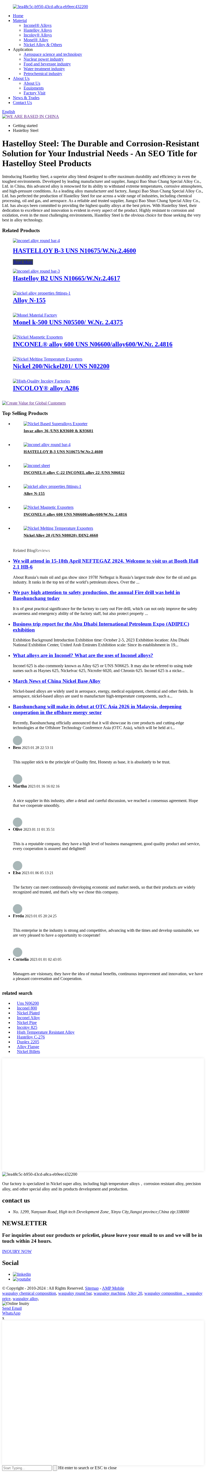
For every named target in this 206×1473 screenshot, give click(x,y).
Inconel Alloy (28, 1017)
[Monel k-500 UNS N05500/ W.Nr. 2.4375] (35, 315)
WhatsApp (11, 1313)
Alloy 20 (134, 1293)
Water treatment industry (44, 68)
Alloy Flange (28, 1046)
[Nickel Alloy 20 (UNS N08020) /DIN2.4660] (58, 528)
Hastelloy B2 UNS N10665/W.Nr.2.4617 (66, 278)
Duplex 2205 (28, 1042)
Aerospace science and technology (53, 54)
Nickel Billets (28, 1051)
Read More (22, 262)
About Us (21, 78)
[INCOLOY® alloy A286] (41, 381)
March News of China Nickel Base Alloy (57, 681)
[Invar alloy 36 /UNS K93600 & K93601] (55, 423)
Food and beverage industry (47, 64)
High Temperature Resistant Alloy (46, 1032)
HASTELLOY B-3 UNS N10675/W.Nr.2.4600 (74, 250)
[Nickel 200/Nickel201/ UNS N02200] (47, 359)
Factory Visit (34, 93)
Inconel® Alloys (38, 25)
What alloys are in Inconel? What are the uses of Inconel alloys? (83, 655)
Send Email (12, 1308)
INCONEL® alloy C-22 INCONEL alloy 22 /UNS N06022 (74, 472)
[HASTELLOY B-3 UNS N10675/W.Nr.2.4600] (36, 240)
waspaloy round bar (74, 1293)
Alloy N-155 (29, 300)
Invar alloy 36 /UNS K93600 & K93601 (58, 431)
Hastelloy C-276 (31, 1037)
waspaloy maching (109, 1293)
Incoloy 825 (27, 1027)
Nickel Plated (28, 1013)
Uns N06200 (28, 1003)
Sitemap (92, 1288)
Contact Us (22, 102)
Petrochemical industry (43, 73)
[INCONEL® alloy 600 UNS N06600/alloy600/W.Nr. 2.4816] (38, 337)
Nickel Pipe (27, 1022)
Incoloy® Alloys (38, 35)
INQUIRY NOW (17, 1251)
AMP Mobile (113, 1288)
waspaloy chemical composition (29, 1293)
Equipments (34, 88)
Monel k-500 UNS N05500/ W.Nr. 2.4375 (68, 322)
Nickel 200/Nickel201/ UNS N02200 (61, 366)
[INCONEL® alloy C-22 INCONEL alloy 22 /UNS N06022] (37, 465)
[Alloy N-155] (42, 293)
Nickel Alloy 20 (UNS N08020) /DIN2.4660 (61, 535)
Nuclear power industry (44, 59)
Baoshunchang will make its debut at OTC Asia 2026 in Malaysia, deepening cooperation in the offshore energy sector (97, 709)
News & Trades (26, 97)
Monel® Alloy (36, 40)
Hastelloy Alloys (38, 30)
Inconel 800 (27, 1008)
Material (20, 20)
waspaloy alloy (25, 1298)
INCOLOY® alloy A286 (46, 388)
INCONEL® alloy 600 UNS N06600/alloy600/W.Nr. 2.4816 (92, 344)
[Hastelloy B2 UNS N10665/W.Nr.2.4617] (36, 271)
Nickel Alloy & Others (43, 44)
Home (18, 15)
